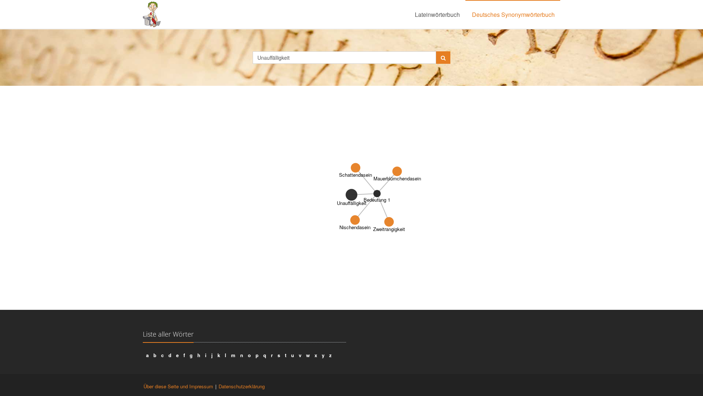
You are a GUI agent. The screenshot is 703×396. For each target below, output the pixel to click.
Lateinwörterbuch (437, 14)
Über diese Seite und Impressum (178, 386)
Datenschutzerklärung (242, 386)
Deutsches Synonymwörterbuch (513, 14)
